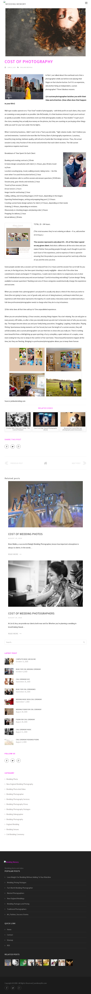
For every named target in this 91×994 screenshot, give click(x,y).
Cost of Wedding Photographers (31, 613)
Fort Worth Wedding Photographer (20, 888)
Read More (13, 554)
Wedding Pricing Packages (16, 882)
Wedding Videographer (14, 814)
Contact (10, 935)
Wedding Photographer (15, 794)
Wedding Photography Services (18, 799)
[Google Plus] (18, 446)
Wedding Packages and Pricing (18, 904)
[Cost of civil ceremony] (38, 962)
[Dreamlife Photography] (46, 962)
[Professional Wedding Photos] (69, 962)
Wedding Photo (12, 779)
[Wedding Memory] (15, 4)
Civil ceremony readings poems (27, 740)
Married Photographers (15, 893)
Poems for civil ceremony (25, 720)
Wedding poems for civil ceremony (28, 709)
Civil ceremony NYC (23, 679)
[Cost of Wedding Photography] (23, 962)
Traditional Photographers (16, 909)
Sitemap (10, 940)
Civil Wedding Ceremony (15, 834)
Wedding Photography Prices (17, 804)
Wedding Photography (14, 819)
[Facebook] (7, 446)
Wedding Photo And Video (16, 789)
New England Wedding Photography (19, 784)
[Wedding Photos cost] (62, 962)
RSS (8, 945)
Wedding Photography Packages (18, 809)
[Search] (84, 642)
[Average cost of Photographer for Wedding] (31, 962)
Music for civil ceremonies (25, 689)
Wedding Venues (12, 829)
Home (9, 929)
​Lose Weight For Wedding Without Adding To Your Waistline (29, 877)
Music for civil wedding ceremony (28, 669)
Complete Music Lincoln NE (26, 659)
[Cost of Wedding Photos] (45, 504)
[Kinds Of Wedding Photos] (54, 962)
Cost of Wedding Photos (25, 534)
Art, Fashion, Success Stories (17, 914)
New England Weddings (15, 898)
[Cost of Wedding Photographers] (45, 583)
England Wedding (26, 67)
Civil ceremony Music (23, 730)
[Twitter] (13, 446)
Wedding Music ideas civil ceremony (29, 699)
